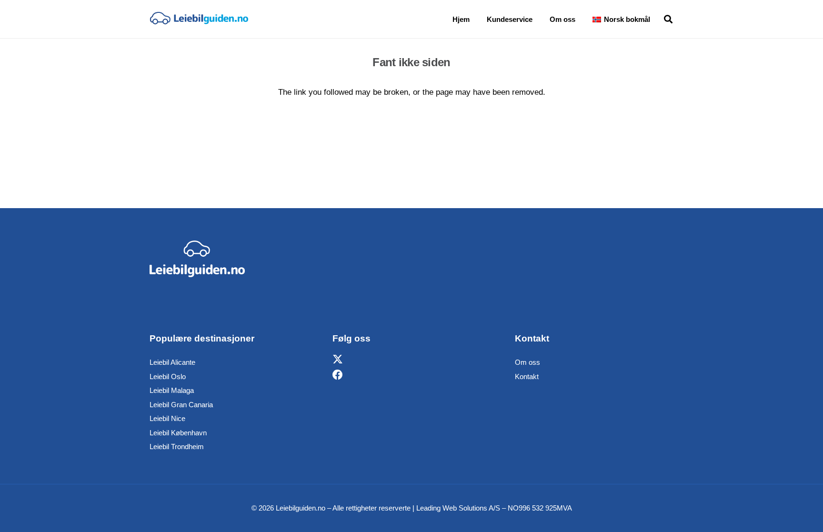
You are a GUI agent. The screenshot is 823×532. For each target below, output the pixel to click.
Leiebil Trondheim (177, 446)
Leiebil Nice (167, 418)
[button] (657, 19)
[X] (337, 360)
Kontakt (527, 376)
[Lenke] (199, 19)
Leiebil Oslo (168, 376)
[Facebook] (337, 375)
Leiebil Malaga (172, 390)
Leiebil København (178, 433)
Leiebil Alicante (172, 362)
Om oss (527, 362)
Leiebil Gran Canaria (181, 405)
